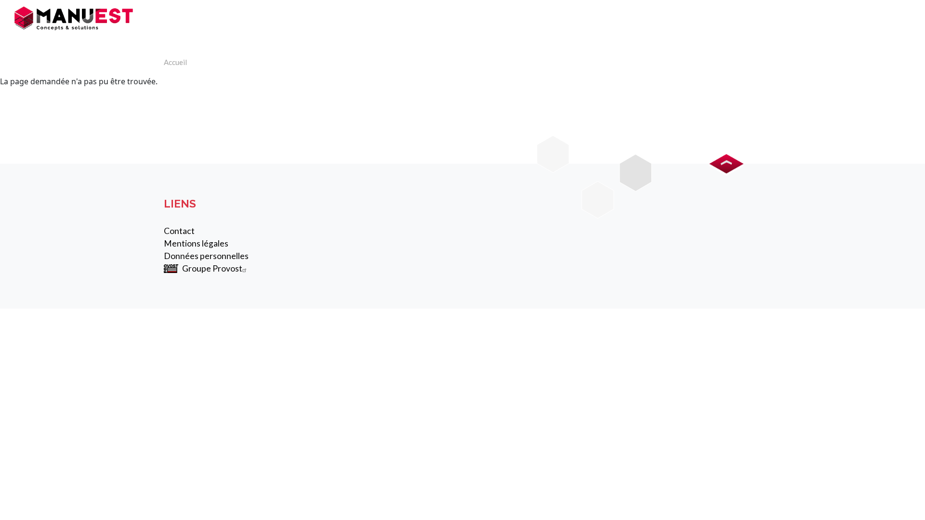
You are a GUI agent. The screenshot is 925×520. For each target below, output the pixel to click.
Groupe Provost (212, 268)
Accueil (175, 62)
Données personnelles (206, 256)
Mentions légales (196, 243)
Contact (179, 231)
